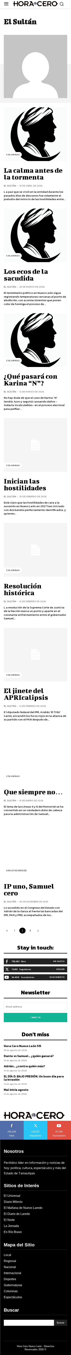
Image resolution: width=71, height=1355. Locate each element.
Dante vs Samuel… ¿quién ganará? (29, 1056)
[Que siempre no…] (35, 756)
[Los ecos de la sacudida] (35, 235)
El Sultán (10, 185)
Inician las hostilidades (25, 484)
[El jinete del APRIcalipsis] (35, 655)
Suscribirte (57, 977)
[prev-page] (7, 931)
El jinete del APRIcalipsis (26, 693)
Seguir (60, 969)
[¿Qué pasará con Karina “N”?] (35, 340)
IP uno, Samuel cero (29, 889)
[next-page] (38, 931)
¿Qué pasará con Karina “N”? (30, 379)
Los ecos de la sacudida (26, 274)
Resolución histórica (22, 589)
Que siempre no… (33, 792)
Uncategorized (16, 870)
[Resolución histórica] (35, 550)
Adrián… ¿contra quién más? (24, 1066)
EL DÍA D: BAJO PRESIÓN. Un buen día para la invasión (34, 1078)
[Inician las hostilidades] (35, 445)
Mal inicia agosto (16, 1089)
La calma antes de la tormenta (33, 173)
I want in (35, 1017)
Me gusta (59, 961)
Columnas (13, 154)
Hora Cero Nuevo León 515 (22, 1046)
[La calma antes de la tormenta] (35, 134)
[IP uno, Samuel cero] (35, 850)
